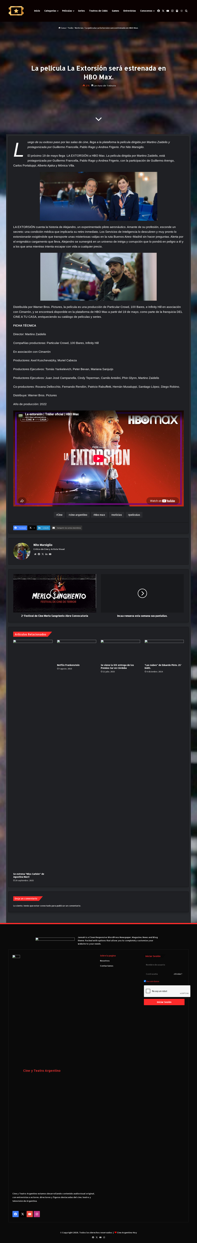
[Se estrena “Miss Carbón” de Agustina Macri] (32, 755)
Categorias (50, 10)
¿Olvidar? (178, 974)
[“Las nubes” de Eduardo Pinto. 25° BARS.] (164, 651)
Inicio (37, 10)
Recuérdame (152, 981)
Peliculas (67, 10)
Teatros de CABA (98, 10)
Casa (63, 28)
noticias (117, 514)
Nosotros (105, 960)
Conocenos (146, 10)
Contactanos (106, 966)
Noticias (79, 28)
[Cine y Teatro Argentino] (16, 11)
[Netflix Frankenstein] (76, 651)
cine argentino (78, 514)
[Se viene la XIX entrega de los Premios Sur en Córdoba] (120, 651)
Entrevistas (129, 10)
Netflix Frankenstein (68, 665)
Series (81, 10)
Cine (59, 514)
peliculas (134, 514)
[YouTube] (50, 554)
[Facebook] (39, 554)
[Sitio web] (35, 554)
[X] (42, 554)
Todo (70, 28)
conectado (45, 905)
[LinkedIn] (46, 554)
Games (115, 10)
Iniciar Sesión (164, 1002)
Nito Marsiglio (42, 544)
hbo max (100, 514)
